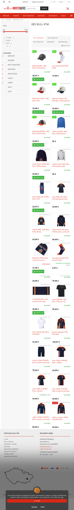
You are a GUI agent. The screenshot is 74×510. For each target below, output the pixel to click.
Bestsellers (50, 42)
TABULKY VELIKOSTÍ (10, 451)
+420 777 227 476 (45, 449)
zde (62, 497)
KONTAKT (25, 2)
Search (44, 8)
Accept (38, 501)
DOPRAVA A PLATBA (10, 444)
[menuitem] (6, 15)
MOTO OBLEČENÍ (14, 65)
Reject (43, 507)
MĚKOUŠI (11, 56)
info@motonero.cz (46, 447)
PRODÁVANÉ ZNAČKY (11, 456)
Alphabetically (62, 42)
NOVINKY (11, 60)
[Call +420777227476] (6, 2)
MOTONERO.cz (45, 442)
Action (9, 40)
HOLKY (10, 78)
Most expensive (38, 42)
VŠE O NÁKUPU (9, 442)
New (9, 43)
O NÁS (6, 439)
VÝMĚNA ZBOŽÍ (9, 454)
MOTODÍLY (12, 69)
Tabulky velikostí (37, 2)
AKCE (10, 87)
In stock (10, 37)
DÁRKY (10, 83)
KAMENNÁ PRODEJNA (47, 439)
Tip (8, 46)
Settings (34, 507)
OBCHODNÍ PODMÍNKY (11, 449)
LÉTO (10, 91)
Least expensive (53, 38)
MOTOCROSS (12, 74)
